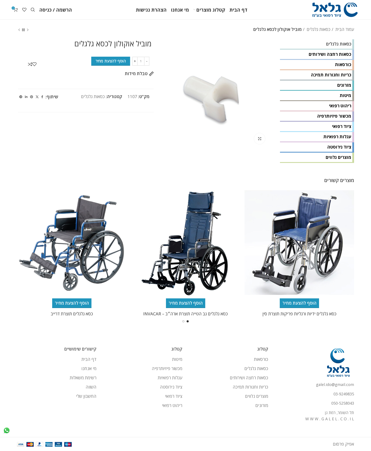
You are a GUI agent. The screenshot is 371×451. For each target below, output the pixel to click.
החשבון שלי (86, 396)
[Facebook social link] (42, 97)
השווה (91, 387)
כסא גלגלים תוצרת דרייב (72, 314)
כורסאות (343, 64)
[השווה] (30, 64)
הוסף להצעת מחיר (111, 61)
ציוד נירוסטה (339, 147)
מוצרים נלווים (338, 157)
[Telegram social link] (21, 97)
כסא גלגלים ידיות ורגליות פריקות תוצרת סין (299, 314)
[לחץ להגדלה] (259, 138)
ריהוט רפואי (340, 106)
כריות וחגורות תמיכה (331, 75)
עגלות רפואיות (337, 137)
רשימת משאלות (83, 378)
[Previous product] (28, 30)
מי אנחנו (88, 368)
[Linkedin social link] (26, 97)
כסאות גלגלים (318, 29)
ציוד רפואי (341, 126)
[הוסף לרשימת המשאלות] (34, 64)
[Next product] (19, 30)
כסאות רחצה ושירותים (330, 54)
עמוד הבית (344, 29)
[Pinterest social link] (31, 97)
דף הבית (88, 359)
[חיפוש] (33, 9)
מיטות (345, 95)
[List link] (314, 384)
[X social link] (37, 97)
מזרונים (344, 85)
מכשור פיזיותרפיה (334, 116)
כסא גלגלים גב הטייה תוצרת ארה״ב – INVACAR (185, 314)
